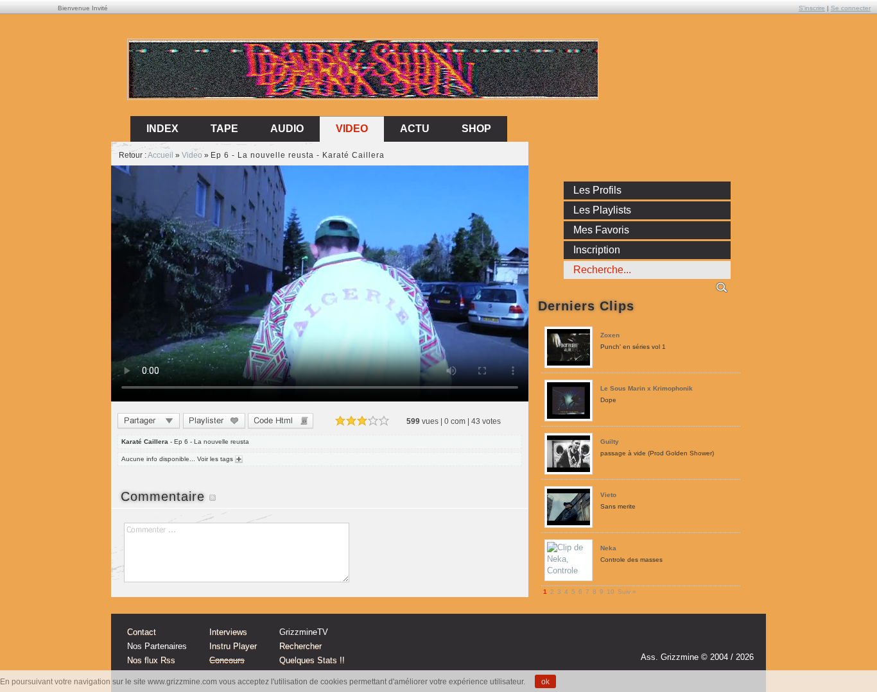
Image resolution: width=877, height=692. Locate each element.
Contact (141, 632)
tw (716, 639)
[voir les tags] (238, 458)
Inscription (596, 249)
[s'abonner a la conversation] (212, 496)
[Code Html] (280, 422)
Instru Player (233, 646)
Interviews (228, 632)
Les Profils (597, 190)
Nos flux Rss (151, 660)
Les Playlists (602, 210)
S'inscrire (812, 8)
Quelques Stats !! (312, 660)
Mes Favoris (601, 229)
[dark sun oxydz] (363, 95)
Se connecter (851, 8)
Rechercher (300, 646)
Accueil (160, 155)
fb (740, 639)
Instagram (691, 639)
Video (352, 128)
